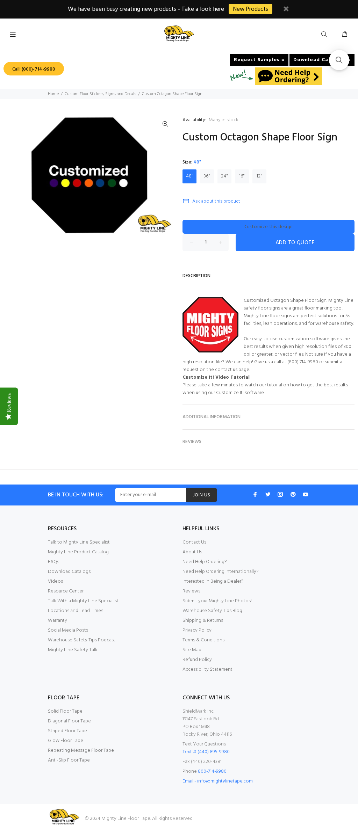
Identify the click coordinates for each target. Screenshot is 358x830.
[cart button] (344, 35)
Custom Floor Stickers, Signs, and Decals (100, 93)
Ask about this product (216, 201)
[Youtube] (305, 494)
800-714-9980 (212, 771)
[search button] (325, 35)
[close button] (286, 10)
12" (259, 176)
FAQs (53, 562)
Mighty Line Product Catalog (78, 552)
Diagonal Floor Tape (69, 721)
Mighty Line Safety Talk (73, 650)
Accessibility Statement (207, 669)
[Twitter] (267, 494)
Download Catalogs (69, 572)
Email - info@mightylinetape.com (217, 781)
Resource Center (66, 591)
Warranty (57, 621)
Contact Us (194, 542)
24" (224, 176)
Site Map (191, 650)
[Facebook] (255, 494)
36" (207, 176)
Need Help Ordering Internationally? (220, 572)
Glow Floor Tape (65, 741)
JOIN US (201, 495)
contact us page (232, 370)
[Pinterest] (293, 494)
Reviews (191, 591)
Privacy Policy (197, 630)
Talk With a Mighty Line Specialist (83, 601)
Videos (55, 581)
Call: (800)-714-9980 (33, 69)
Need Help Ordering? (204, 562)
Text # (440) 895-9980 (206, 752)
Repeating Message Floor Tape (81, 751)
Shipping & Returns (202, 621)
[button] (339, 60)
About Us (192, 552)
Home (53, 93)
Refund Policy (197, 660)
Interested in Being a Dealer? (213, 581)
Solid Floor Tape (65, 711)
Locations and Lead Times (75, 611)
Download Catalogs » (322, 60)
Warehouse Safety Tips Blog (212, 611)
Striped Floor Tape (67, 731)
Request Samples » (259, 60)
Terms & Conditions (203, 640)
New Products (250, 9)
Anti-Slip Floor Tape (69, 760)
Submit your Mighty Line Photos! (217, 601)
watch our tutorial (263, 385)
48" (189, 176)
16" (242, 176)
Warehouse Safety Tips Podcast (81, 640)
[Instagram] (280, 494)
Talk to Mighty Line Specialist (79, 542)
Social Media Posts (68, 630)
